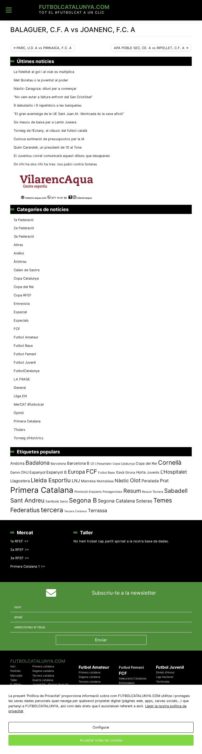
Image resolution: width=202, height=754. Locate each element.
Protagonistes (112, 492)
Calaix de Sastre (26, 270)
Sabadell (176, 490)
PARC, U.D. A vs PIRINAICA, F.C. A (44, 48)
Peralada (150, 480)
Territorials (162, 681)
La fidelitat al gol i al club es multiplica (44, 72)
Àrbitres (20, 262)
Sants (64, 501)
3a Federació (24, 236)
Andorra (17, 463)
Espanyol (37, 472)
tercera (52, 510)
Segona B (83, 500)
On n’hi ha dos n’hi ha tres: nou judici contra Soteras (56, 164)
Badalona (38, 462)
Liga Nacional (164, 677)
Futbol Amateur (26, 337)
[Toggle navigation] (8, 10)
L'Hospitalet (173, 472)
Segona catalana (43, 671)
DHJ (24, 472)
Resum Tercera (152, 492)
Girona (130, 472)
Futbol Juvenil (25, 362)
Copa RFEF (23, 295)
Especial (20, 312)
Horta (141, 472)
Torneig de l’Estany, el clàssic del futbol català (50, 131)
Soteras (144, 501)
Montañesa (105, 481)
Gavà (120, 472)
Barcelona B (78, 463)
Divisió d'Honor (165, 672)
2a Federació (24, 228)
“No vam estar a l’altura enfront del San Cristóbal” (53, 97)
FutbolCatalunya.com (74, 7)
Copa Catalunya (26, 278)
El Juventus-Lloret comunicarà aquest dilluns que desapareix (62, 156)
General (20, 388)
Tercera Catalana (75, 511)
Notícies (15, 671)
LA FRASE (22, 379)
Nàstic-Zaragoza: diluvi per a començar (45, 89)
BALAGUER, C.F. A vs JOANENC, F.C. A (72, 29)
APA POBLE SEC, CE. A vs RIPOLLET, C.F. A (149, 48)
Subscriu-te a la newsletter (124, 593)
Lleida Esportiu (51, 480)
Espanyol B (56, 472)
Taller (13, 680)
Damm (15, 472)
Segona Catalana (116, 501)
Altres (18, 245)
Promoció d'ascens (88, 492)
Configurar (101, 727)
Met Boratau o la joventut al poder (41, 80)
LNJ (76, 480)
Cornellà (169, 462)
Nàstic (122, 480)
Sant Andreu (27, 500)
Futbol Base (23, 346)
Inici (12, 666)
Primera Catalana (27, 421)
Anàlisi (19, 253)
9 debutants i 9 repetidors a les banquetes (48, 105)
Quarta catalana (42, 680)
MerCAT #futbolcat (29, 404)
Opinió (19, 413)
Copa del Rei (24, 287)
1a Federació (24, 220)
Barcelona (58, 463)
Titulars (20, 430)
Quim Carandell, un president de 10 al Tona (48, 147)
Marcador (16, 675)
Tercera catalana (43, 675)
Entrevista (22, 304)
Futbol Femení (25, 354)
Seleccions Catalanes (132, 678)
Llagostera (20, 480)
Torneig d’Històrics (28, 438)
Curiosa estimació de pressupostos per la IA (49, 139)
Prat (164, 480)
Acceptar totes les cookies (101, 740)
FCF (17, 329)
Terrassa (97, 510)
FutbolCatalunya (26, 371)
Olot (135, 480)
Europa (76, 472)
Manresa (88, 481)
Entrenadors (126, 683)
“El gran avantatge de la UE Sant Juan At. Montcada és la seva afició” (69, 114)
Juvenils (153, 472)
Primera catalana (43, 666)
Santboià (52, 501)
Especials (21, 320)
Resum (132, 490)
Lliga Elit (20, 396)
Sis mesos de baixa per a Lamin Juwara (45, 122)
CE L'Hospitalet (101, 463)
